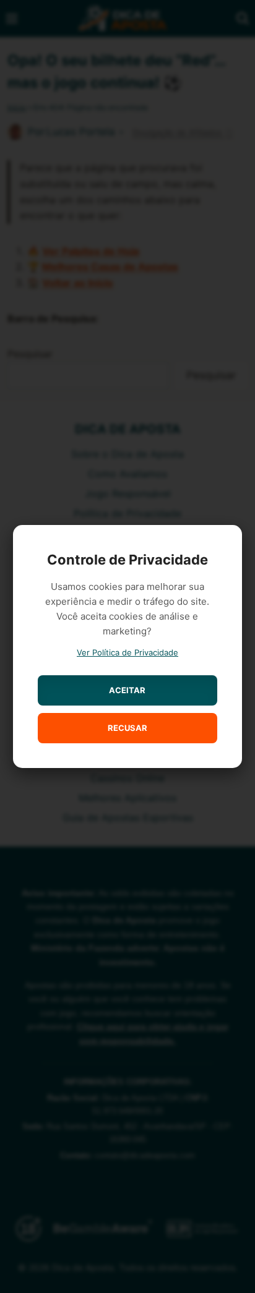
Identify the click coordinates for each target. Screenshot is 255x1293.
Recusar (127, 728)
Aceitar (127, 690)
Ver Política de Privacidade (127, 652)
